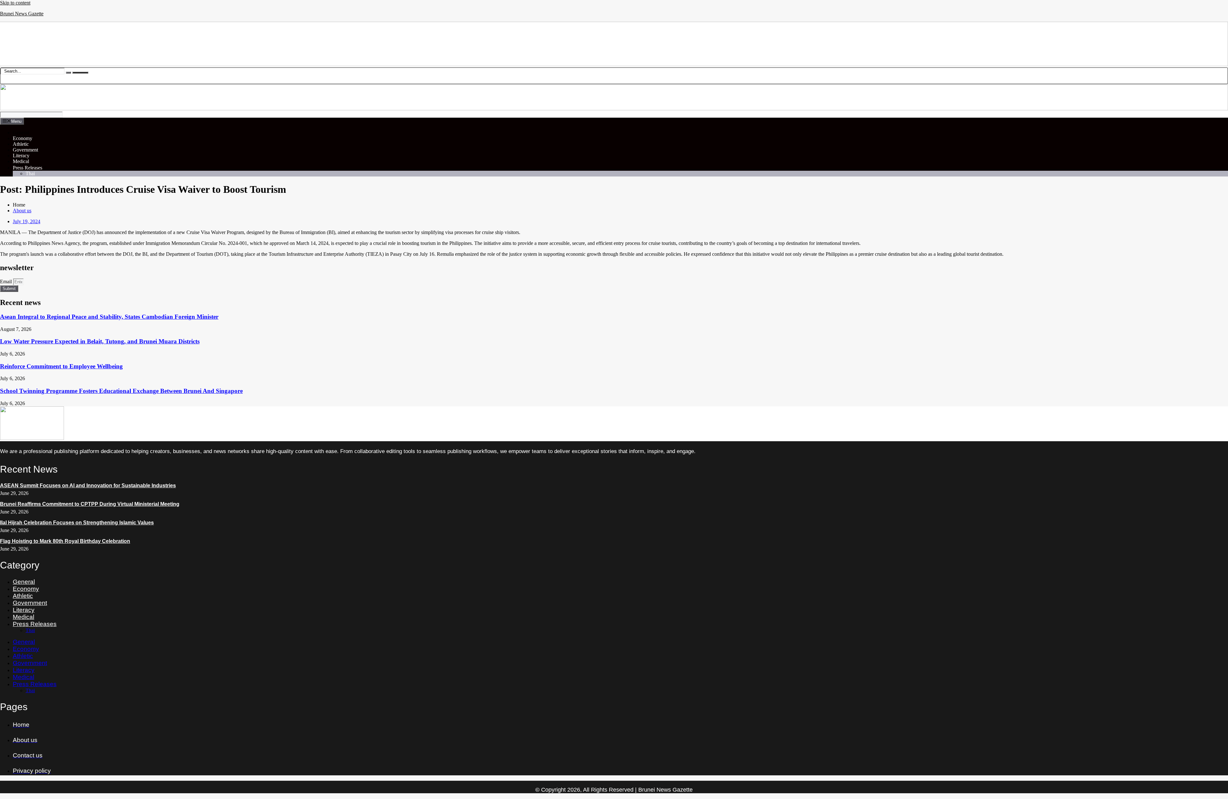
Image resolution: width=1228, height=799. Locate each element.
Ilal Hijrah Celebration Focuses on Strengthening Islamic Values (77, 522)
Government (25, 150)
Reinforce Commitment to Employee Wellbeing (61, 366)
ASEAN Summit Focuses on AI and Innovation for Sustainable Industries (88, 485)
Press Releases (27, 167)
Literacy (21, 155)
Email (6, 281)
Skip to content (15, 2)
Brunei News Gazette (21, 13)
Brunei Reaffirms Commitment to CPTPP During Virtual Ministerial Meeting (89, 504)
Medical (21, 161)
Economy (22, 138)
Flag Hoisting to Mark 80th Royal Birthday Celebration (65, 541)
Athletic (21, 144)
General (21, 132)
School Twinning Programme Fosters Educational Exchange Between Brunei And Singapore (121, 391)
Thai (30, 173)
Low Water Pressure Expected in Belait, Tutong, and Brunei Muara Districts (100, 341)
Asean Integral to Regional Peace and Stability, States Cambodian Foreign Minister (109, 316)
